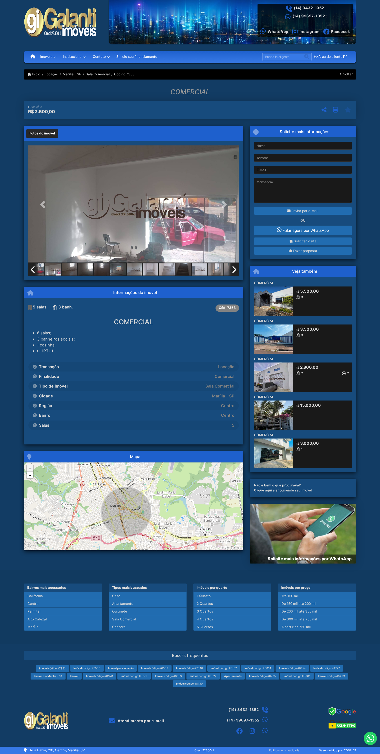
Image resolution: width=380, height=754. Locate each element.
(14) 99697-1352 (308, 16)
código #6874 (292, 668)
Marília (32, 627)
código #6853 (168, 676)
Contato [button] (99, 56)
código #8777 (326, 668)
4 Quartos (205, 619)
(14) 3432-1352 (309, 8)
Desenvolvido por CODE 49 (337, 750)
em (48, 676)
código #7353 (52, 668)
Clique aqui (263, 490)
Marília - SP (72, 74)
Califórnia (35, 596)
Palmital (33, 611)
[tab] (42, 133)
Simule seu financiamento (136, 56)
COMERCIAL (264, 283)
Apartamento (122, 604)
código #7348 (189, 668)
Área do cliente (330, 56)
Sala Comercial (98, 74)
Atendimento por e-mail (140, 721)
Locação (51, 74)
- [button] (30, 475)
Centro (32, 604)
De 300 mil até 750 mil (299, 619)
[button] (44, 205)
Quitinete (119, 611)
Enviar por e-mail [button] (304, 211)
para (120, 668)
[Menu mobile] (33, 57)
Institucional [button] (72, 56)
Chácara (119, 627)
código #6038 (154, 668)
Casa (116, 596)
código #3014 (258, 668)
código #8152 (224, 668)
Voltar (347, 74)
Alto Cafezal (37, 619)
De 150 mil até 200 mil (298, 604)
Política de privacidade (284, 750)
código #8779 (134, 676)
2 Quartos (205, 604)
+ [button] (30, 468)
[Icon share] (239, 731)
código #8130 (189, 683)
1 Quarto (204, 596)
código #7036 (86, 668)
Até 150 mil (290, 596)
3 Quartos (205, 611)
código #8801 (297, 676)
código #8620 (99, 676)
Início (35, 74)
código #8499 (331, 676)
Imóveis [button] (46, 56)
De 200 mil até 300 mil (299, 611)
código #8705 (262, 676)
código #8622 (203, 676)
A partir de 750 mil (296, 627)
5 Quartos (205, 627)
